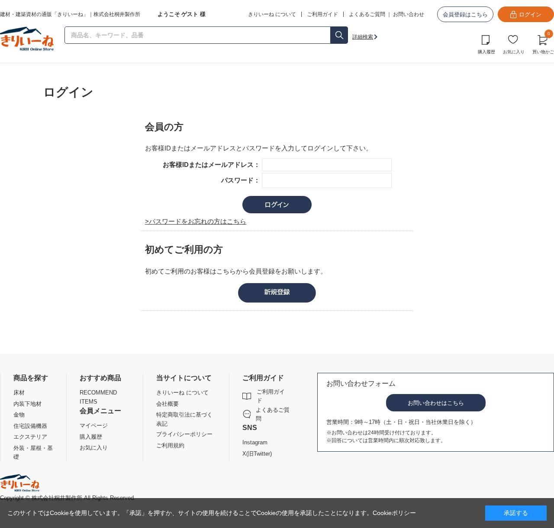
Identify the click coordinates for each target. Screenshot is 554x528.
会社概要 (167, 404)
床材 (19, 392)
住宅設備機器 (30, 426)
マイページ (94, 425)
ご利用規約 (170, 445)
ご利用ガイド (271, 396)
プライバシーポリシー (184, 434)
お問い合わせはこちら (436, 403)
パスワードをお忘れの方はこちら (197, 221)
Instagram (254, 442)
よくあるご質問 (367, 14)
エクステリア (30, 436)
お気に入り (514, 51)
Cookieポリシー (394, 512)
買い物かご (543, 43)
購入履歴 (486, 51)
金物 (19, 414)
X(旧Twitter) (257, 453)
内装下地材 (27, 404)
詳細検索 (362, 37)
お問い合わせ (408, 14)
